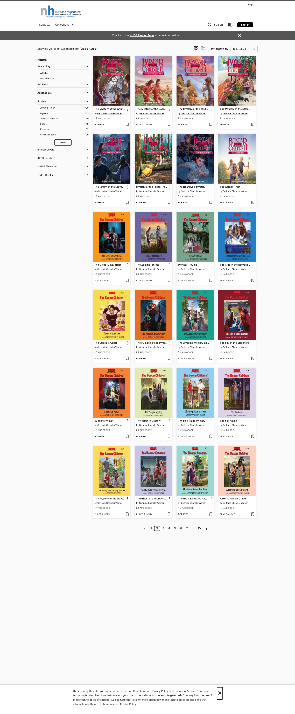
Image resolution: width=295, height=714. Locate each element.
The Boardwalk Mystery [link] (191, 187)
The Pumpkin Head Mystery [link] (151, 343)
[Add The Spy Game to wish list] (252, 436)
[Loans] (230, 25)
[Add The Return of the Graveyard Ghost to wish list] (127, 203)
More (63, 142)
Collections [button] (63, 25)
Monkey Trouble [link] (187, 264)
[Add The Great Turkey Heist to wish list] (127, 280)
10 (199, 528)
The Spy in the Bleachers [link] (234, 343)
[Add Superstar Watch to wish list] (127, 436)
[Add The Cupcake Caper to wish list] (127, 358)
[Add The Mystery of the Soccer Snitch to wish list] (169, 125)
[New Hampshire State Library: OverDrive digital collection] (61, 12)
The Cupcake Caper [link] (105, 343)
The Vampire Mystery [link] (148, 420)
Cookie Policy (128, 704)
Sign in (245, 25)
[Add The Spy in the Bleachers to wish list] (252, 358)
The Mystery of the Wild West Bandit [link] (193, 109)
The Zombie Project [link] (147, 264)
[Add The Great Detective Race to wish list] (211, 514)
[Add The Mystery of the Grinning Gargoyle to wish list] (127, 125)
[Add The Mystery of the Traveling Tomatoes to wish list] (127, 514)
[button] (215, 25)
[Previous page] (145, 528)
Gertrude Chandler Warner (109, 113)
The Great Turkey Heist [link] (107, 264)
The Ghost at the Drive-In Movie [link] (151, 498)
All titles (44, 73)
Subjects (44, 25)
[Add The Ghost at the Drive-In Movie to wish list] (169, 514)
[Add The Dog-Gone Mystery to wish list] (211, 436)
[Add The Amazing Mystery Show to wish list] (211, 358)
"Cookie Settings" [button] (120, 700)
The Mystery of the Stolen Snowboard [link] (235, 109)
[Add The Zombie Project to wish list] (169, 280)
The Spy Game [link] (228, 420)
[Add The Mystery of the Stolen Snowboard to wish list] (252, 125)
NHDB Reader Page (142, 35)
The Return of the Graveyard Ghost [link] (110, 187)
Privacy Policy (160, 691)
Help (250, 4)
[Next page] (206, 528)
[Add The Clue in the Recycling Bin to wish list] (252, 280)
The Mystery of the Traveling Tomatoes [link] (110, 498)
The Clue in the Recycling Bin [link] (235, 264)
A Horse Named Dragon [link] (233, 498)
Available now (47, 78)
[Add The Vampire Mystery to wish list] (169, 436)
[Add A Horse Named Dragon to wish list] (252, 514)
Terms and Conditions (133, 691)
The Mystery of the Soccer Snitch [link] (151, 109)
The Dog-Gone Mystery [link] (191, 420)
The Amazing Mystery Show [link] (193, 343)
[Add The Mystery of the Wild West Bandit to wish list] (211, 125)
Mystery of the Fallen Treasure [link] (151, 187)
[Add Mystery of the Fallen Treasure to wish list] (169, 203)
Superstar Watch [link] (103, 420)
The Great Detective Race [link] (192, 498)
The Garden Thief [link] (230, 187)
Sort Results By (219, 48)
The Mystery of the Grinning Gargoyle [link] (110, 109)
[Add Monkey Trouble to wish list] (211, 280)
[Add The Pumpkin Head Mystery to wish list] (169, 358)
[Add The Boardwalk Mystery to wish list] (211, 203)
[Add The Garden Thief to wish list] (252, 203)
